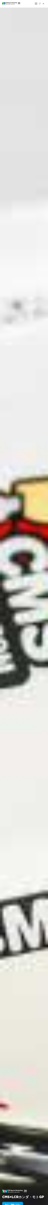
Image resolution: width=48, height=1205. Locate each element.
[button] (43, 3)
